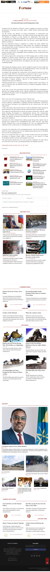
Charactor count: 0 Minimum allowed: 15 (10, 207)
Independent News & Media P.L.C (42, 568)
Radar (11, 181)
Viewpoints (12, 163)
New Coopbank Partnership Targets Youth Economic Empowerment (39, 165)
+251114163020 (13, 558)
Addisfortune (31, 568)
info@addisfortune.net (12, 560)
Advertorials (35, 175)
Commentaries (12, 156)
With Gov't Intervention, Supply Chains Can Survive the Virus (16, 165)
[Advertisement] (25, 275)
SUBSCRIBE (35, 549)
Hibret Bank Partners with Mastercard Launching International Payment (39, 172)
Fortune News (12, 169)
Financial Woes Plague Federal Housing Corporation (38, 159)
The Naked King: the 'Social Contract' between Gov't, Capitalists (16, 159)
